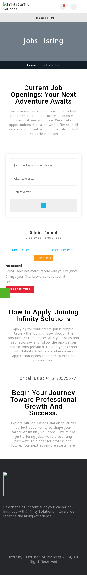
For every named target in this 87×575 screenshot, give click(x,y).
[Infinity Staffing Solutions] (23, 6)
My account (45, 18)
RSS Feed (45, 258)
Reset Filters (19, 289)
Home (31, 65)
